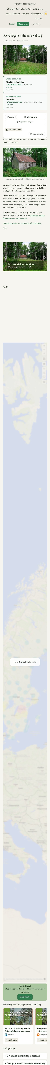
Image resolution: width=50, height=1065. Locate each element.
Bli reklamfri (25, 997)
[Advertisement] (25, 316)
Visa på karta (32, 117)
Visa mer (9, 87)
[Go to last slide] (5, 257)
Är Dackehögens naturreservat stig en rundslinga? (23, 1056)
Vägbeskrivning (25, 122)
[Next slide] (44, 257)
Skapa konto (23, 24)
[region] (25, 1026)
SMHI (11, 90)
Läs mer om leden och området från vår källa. (22, 223)
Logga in (12, 24)
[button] (25, 662)
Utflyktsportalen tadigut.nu (25, 3)
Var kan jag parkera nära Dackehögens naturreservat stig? (26, 1063)
